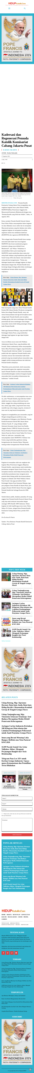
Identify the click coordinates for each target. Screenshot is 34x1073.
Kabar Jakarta (10, 150)
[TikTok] (12, 953)
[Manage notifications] (30, 1069)
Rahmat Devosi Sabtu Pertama (25, 788)
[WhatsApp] (10, 165)
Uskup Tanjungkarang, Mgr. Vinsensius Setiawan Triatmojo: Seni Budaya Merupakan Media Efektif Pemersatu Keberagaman (22, 594)
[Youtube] (16, 953)
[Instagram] (7, 953)
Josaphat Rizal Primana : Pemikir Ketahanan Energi (14, 1011)
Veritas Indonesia (6, 641)
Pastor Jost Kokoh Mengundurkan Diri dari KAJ (13, 998)
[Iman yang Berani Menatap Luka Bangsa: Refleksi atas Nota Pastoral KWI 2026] (6, 621)
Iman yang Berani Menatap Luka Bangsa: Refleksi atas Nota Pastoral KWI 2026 (22, 621)
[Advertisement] (17, 84)
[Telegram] (14, 165)
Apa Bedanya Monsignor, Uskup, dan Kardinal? (13, 995)
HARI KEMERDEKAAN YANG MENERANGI (9, 786)
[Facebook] (3, 165)
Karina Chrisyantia (12, 153)
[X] (6, 165)
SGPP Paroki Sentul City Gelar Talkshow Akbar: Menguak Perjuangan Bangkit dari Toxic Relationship (21, 633)
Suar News (5, 893)
